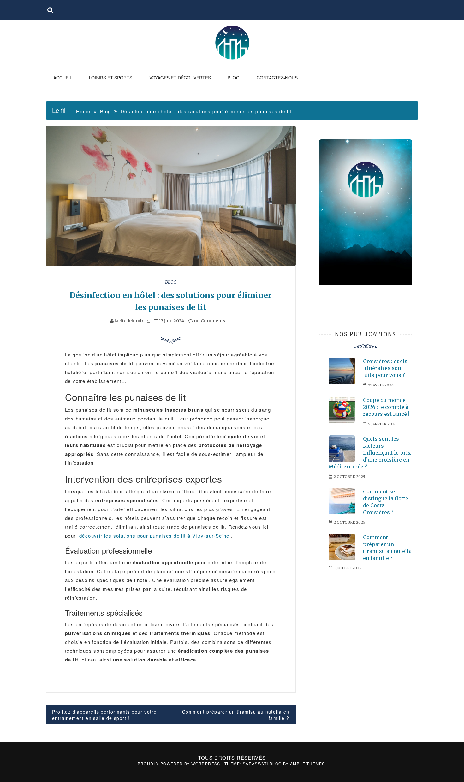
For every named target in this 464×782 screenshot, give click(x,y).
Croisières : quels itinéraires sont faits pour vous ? (385, 368)
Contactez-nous (277, 77)
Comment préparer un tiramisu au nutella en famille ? (235, 715)
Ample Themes (307, 763)
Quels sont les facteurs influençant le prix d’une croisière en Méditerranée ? (370, 453)
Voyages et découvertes (180, 77)
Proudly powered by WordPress (180, 763)
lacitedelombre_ (132, 321)
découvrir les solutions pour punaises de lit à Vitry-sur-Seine (154, 535)
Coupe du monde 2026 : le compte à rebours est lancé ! (386, 407)
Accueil (62, 77)
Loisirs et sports (110, 77)
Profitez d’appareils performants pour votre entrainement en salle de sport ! (104, 715)
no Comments (209, 321)
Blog (234, 77)
